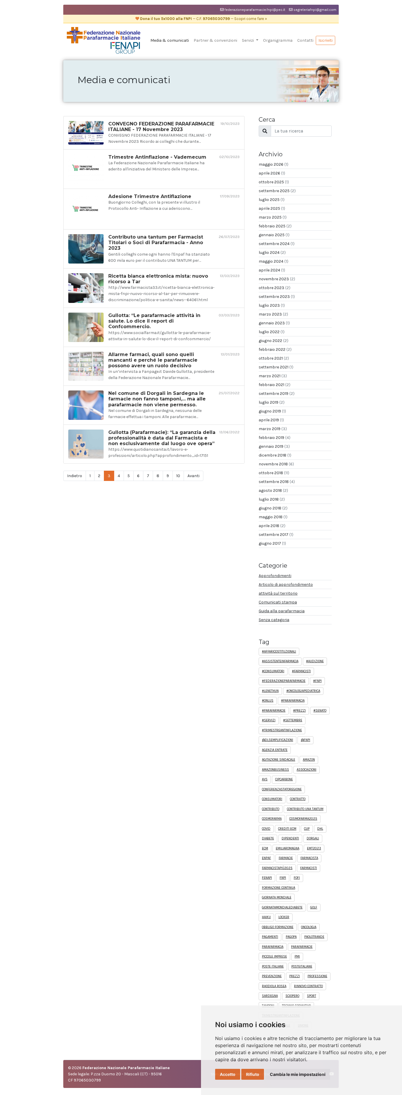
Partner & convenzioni (215, 40)
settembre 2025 (277, 190)
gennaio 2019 (274, 446)
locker (283, 917)
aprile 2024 (272, 270)
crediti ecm (287, 829)
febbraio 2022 (275, 349)
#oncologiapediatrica (303, 691)
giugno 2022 (273, 340)
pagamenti (270, 937)
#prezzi (299, 710)
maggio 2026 (273, 164)
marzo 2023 (273, 314)
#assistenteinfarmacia (280, 661)
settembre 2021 (276, 367)
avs (265, 779)
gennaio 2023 (274, 323)
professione (317, 976)
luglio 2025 (272, 199)
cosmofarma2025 (303, 819)
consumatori (272, 799)
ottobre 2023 (274, 287)
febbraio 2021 (274, 384)
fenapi (267, 878)
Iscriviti (325, 40)
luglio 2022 (272, 331)
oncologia (308, 927)
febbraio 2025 (275, 226)
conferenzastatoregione (282, 789)
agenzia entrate (275, 750)
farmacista (309, 858)
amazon (309, 760)
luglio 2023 (272, 305)
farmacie (286, 858)
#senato (319, 710)
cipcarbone (284, 779)
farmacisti (308, 868)
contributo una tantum (305, 809)
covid (266, 829)
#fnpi (317, 681)
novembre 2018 (276, 464)
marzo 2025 (273, 217)
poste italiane (273, 966)
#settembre (292, 720)
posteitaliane (301, 966)
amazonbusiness (275, 770)
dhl (320, 829)
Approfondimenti (275, 575)
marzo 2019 (273, 428)
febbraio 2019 (274, 437)
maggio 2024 (273, 261)
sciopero (292, 996)
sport (311, 996)
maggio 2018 (273, 516)
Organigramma (278, 40)
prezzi (294, 976)
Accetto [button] (227, 1074)
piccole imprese (274, 956)
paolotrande (314, 937)
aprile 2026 (272, 173)
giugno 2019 (272, 411)
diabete (268, 838)
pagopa (291, 937)
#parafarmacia (293, 700)
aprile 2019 (271, 419)
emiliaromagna (287, 848)
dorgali (313, 838)
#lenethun (270, 691)
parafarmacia (272, 947)
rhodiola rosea (274, 986)
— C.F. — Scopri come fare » (203, 18)
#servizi (268, 720)
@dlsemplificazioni (277, 740)
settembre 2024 (277, 243)
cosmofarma (272, 819)
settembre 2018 (277, 481)
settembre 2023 (277, 296)
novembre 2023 (277, 278)
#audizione (315, 661)
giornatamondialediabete (282, 907)
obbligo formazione (277, 927)
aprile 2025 (272, 208)
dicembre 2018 (275, 455)
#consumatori (273, 671)
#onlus (267, 700)
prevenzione (272, 976)
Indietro (74, 475)
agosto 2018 (273, 490)
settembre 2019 (277, 393)
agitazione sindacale (278, 760)
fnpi (283, 878)
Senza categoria (274, 619)
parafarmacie (302, 947)
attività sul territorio (278, 593)
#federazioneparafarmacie (283, 681)
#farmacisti (301, 671)
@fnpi (305, 740)
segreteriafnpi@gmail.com (314, 10)
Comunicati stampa (278, 602)
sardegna (270, 996)
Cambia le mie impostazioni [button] (297, 1074)
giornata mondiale (276, 897)
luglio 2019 (272, 402)
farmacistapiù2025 (277, 868)
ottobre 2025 (274, 182)
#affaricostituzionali (279, 651)
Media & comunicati (169, 40)
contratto (297, 799)
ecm (265, 848)
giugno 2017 (272, 543)
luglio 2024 (272, 252)
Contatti (305, 40)
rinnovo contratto (308, 986)
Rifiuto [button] (252, 1074)
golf (313, 907)
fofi (297, 878)
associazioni (306, 770)
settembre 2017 (276, 534)
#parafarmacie (273, 710)
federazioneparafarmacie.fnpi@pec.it (254, 10)
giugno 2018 (273, 508)
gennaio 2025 (274, 234)
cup (307, 829)
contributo (270, 809)
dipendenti (290, 838)
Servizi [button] (248, 40)
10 (178, 475)
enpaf (266, 858)
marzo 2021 (273, 375)
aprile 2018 (272, 525)
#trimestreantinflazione (282, 730)
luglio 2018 (272, 499)
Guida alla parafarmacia (282, 610)
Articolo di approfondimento (286, 584)
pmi (297, 956)
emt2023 (314, 848)
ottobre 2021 (274, 358)
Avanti (193, 475)
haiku (266, 917)
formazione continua (278, 888)
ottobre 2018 (274, 472)
